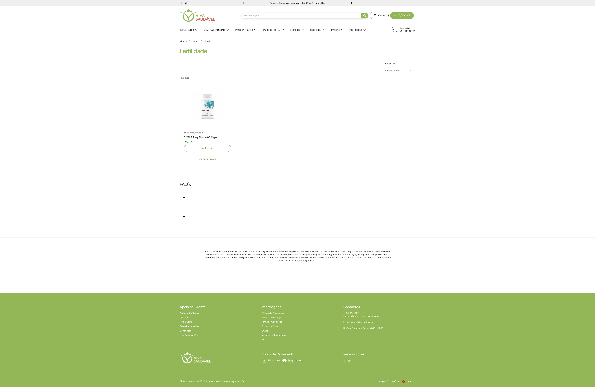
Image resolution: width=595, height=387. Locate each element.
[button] (402, 15)
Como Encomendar (189, 326)
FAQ (263, 339)
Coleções (193, 41)
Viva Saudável (213, 381)
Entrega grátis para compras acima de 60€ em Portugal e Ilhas (297, 3)
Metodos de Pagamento (274, 335)
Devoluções (185, 330)
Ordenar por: (389, 63)
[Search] (364, 15)
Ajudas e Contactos (189, 313)
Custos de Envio (270, 326)
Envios (265, 330)
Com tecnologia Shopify (232, 381)
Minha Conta (186, 321)
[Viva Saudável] (197, 15)
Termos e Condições (272, 321)
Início (182, 41)
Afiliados (184, 317)
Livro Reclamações (189, 335)
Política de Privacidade (273, 313)
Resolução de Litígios (272, 317)
